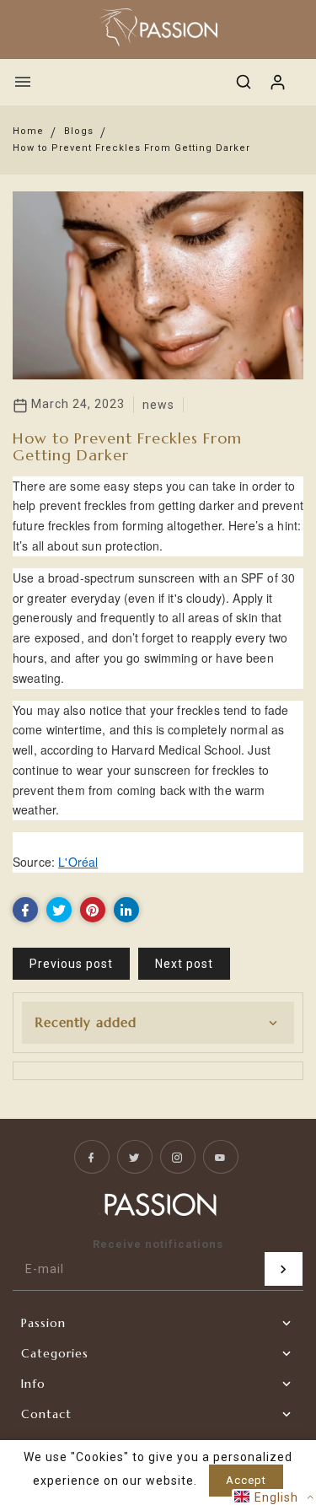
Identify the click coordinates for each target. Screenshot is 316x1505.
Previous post (71, 963)
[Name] (284, 1269)
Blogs (79, 131)
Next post (184, 963)
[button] (274, 1497)
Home (28, 131)
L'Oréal (78, 861)
